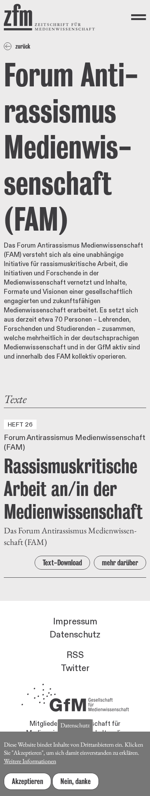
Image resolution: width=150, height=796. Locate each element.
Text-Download (62, 562)
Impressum (75, 621)
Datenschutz (75, 634)
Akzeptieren (27, 781)
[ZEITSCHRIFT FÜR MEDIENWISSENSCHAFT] (49, 17)
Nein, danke (75, 781)
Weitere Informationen (30, 761)
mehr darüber (120, 562)
